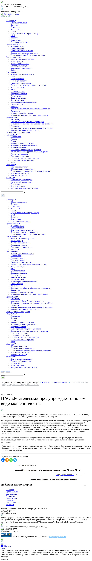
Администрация (17, 46)
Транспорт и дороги (19, 81)
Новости (14, 38)
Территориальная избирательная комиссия (28, 55)
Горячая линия (16, 184)
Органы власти (12, 44)
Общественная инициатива (22, 169)
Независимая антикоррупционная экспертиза (29, 152)
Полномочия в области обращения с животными (30, 109)
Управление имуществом (21, 83)
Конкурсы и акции (18, 98)
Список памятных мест (20, 42)
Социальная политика (20, 156)
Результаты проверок (19, 154)
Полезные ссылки (18, 186)
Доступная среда (17, 87)
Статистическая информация (22, 160)
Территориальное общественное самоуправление (31, 171)
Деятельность (11, 72)
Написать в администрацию (22, 59)
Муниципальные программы (22, 143)
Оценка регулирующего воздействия (26, 150)
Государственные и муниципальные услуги (28, 85)
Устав (13, 163)
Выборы (14, 70)
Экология (14, 107)
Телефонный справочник (21, 182)
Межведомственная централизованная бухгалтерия (31, 128)
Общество (10, 165)
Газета (13, 141)
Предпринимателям (19, 94)
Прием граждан (17, 61)
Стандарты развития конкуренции (25, 158)
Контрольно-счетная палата (22, 51)
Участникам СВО (18, 175)
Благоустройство (17, 79)
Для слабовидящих (11, 14)
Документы (11, 135)
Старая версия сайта (57, 537)
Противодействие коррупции (18, 132)
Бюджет (14, 139)
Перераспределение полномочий (24, 102)
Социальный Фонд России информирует (27, 122)
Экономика (15, 111)
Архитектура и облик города (22, 74)
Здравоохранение (18, 92)
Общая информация (19, 23)
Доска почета (16, 29)
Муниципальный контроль (22, 113)
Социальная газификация (21, 68)
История (14, 25)
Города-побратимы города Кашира (25, 33)
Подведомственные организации (24, 53)
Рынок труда (16, 96)
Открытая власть (13, 57)
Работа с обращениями (20, 64)
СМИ (13, 36)
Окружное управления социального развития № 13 (31, 124)
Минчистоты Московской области (25, 130)
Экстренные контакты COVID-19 (24, 188)
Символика (15, 27)
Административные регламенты (24, 145)
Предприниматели (18, 147)
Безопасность (16, 77)
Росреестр (15, 126)
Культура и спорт (18, 100)
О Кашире (10, 21)
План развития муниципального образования (29, 115)
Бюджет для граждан (19, 66)
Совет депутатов (17, 49)
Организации (11, 117)
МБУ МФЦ (15, 120)
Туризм (14, 31)
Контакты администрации (21, 180)
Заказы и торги (17, 104)
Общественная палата (19, 167)
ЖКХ (13, 89)
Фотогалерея (16, 40)
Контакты (10, 178)
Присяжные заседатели (20, 173)
